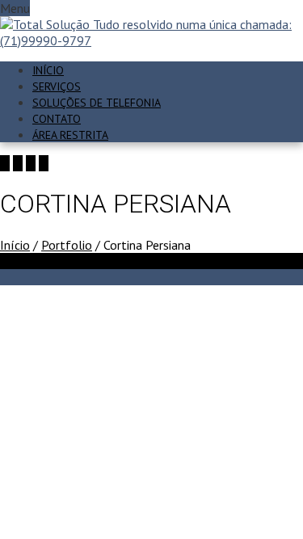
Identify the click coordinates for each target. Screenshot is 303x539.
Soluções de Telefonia (96, 102)
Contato (56, 119)
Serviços (56, 86)
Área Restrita (70, 135)
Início (48, 70)
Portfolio (66, 245)
